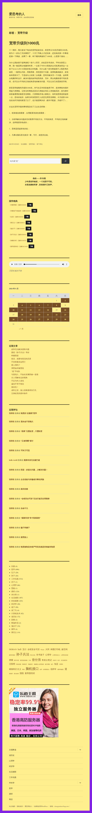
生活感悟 (24, 144)
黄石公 (14, 632)
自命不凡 (24, 508)
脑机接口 (32, 668)
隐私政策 (20, 806)
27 (39, 319)
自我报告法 (46, 669)
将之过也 (32, 655)
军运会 (42, 649)
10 (13, 310)
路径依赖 (24, 489)
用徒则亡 (30, 664)
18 (22, 314)
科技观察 (15, 601)
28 (48, 319)
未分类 (14, 594)
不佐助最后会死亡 (18, 362)
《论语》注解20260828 (16, 217)
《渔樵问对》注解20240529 (17, 240)
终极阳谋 (15, 355)
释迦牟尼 (15, 623)
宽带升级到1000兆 (24, 43)
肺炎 (23, 669)
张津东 (11, 413)
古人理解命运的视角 (19, 377)
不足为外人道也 (17, 380)
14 (48, 310)
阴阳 (22, 673)
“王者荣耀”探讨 (27, 440)
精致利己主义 (15, 669)
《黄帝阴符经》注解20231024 (18, 246)
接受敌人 (24, 537)
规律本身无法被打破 (32, 460)
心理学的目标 (64, 655)
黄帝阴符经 (30, 673)
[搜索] (66, 161)
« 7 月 (21, 329)
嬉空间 (64, 649)
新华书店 (16, 660)
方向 (29, 660)
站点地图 (12, 806)
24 (13, 319)
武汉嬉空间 (64, 660)
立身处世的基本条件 (19, 393)
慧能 (13, 588)
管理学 (61, 664)
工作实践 (15, 579)
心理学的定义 (56, 655)
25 (22, 319)
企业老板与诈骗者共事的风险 (32, 479)
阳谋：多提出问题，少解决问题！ (34, 469)
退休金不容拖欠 (27, 421)
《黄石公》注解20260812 (17, 223)
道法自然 (16, 673)
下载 (30, 205)
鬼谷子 (14, 626)
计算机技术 (15, 613)
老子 (13, 607)
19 (31, 314)
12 (31, 310)
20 (39, 314)
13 (39, 310)
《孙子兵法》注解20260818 (17, 235)
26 (31, 319)
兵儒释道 (12, 749)
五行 (24, 649)
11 (22, 310)
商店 (11, 799)
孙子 (13, 575)
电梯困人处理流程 (39, 664)
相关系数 (47, 664)
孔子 (13, 572)
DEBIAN (13, 649)
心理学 (14, 585)
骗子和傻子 (25, 527)
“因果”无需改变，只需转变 (31, 431)
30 (65, 319)
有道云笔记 (47, 660)
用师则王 (24, 664)
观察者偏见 (60, 669)
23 (65, 314)
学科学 (11, 782)
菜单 (79, 15)
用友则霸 (18, 664)
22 (56, 314)
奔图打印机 (55, 649)
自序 (41, 669)
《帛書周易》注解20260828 (17, 205)
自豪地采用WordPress (41, 806)
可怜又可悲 (25, 450)
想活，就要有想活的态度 (21, 358)
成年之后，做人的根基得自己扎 (23, 390)
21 (48, 314)
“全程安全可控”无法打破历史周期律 (35, 498)
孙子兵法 (22, 654)
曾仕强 (36, 660)
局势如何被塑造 (17, 368)
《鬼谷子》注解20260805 (17, 229)
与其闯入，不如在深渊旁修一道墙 (24, 374)
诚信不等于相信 (17, 384)
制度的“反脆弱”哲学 (29, 413)
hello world (13, 460)
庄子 (13, 582)
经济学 (14, 604)
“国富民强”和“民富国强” (31, 518)
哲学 (13, 569)
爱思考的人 (17, 13)
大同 (47, 649)
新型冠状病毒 (23, 660)
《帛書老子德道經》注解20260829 (20, 211)
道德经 (11, 673)
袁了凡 (14, 610)
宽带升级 (32, 144)
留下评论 (40, 144)
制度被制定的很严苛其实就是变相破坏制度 (38, 546)
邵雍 (13, 619)
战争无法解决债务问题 (20, 349)
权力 (59, 660)
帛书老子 (40, 654)
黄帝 (13, 629)
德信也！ (15, 387)
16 (65, 310)
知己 (52, 664)
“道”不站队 (15, 371)
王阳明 (12, 664)
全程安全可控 (33, 649)
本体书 (55, 660)
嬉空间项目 (12, 655)
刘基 (13, 566)
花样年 (53, 669)
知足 (56, 664)
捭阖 (11, 660)
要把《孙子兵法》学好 (20, 352)
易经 (13, 591)
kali (19, 649)
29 (56, 319)
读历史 (14, 616)
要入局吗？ (15, 365)
